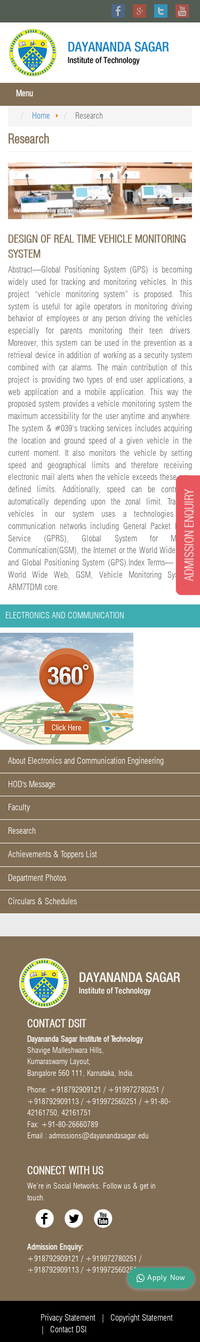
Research (22, 831)
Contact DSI (68, 1329)
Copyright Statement (141, 1318)
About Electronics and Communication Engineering (86, 761)
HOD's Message (31, 784)
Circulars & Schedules (42, 901)
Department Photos (37, 878)
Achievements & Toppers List (52, 854)
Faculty (19, 807)
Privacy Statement (68, 1318)
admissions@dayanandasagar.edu (99, 1136)
